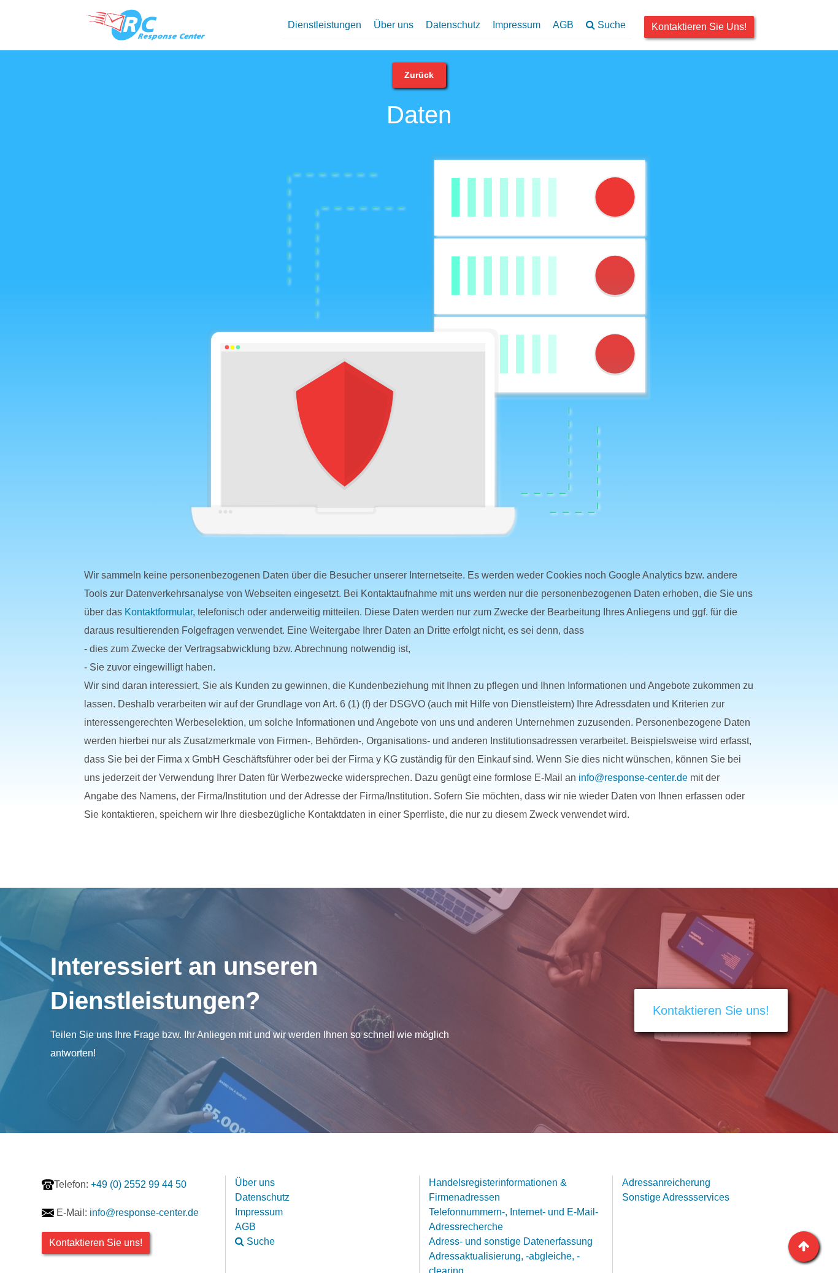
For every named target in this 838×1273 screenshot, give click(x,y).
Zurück (419, 75)
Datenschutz (453, 25)
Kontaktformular (159, 612)
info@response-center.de (633, 777)
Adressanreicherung (666, 1182)
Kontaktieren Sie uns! (699, 26)
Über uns (393, 25)
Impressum (516, 25)
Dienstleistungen (324, 25)
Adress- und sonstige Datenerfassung (511, 1241)
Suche (610, 25)
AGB (563, 25)
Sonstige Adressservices (675, 1197)
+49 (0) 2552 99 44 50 (120, 1184)
